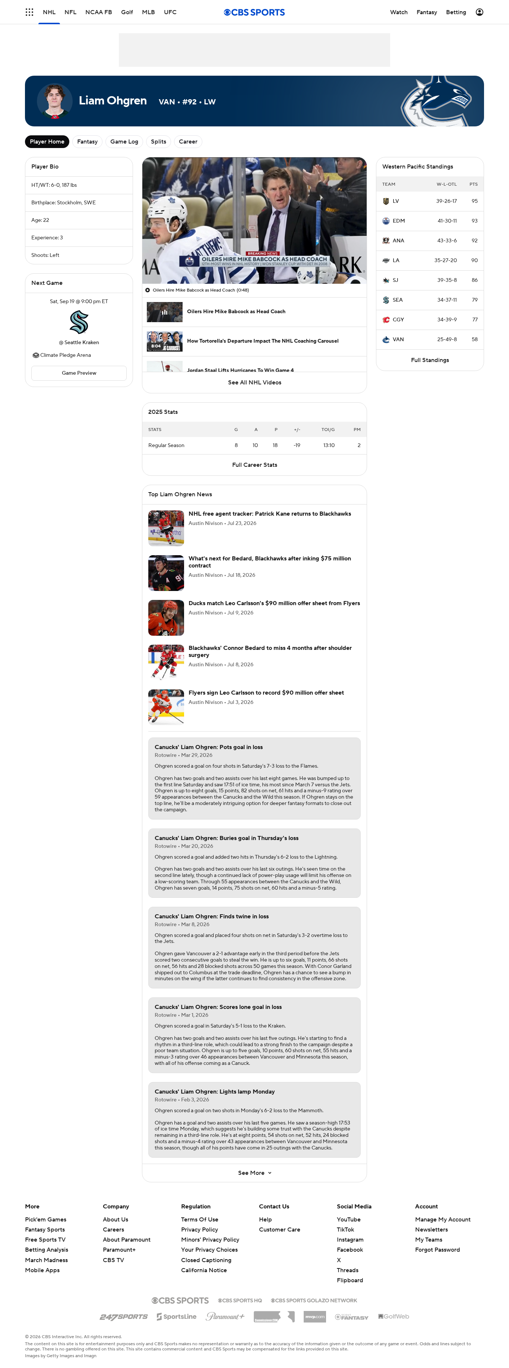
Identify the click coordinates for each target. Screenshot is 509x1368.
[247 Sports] (123, 1315)
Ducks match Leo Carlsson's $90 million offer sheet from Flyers (274, 603)
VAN (398, 339)
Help (265, 1219)
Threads (347, 1270)
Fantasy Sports (45, 1229)
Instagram (350, 1239)
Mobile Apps (42, 1270)
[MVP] (315, 1314)
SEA (398, 300)
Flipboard (350, 1280)
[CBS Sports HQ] (240, 1299)
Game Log (124, 141)
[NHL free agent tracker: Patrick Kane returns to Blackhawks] (166, 528)
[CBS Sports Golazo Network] (314, 1299)
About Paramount (127, 1239)
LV (396, 201)
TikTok (345, 1229)
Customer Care (279, 1229)
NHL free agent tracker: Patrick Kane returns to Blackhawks (270, 514)
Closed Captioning (206, 1260)
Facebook (350, 1250)
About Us (115, 1219)
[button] (29, 12)
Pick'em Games (45, 1219)
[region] (254, 220)
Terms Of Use (199, 1219)
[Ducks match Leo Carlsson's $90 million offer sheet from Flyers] (166, 618)
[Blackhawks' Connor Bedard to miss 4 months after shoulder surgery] (166, 662)
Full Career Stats (254, 465)
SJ (395, 280)
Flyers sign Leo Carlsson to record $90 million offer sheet (266, 692)
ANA (398, 241)
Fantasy (87, 141)
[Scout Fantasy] (352, 1316)
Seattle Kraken (81, 342)
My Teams (428, 1239)
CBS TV (113, 1260)
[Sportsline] (177, 1315)
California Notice (204, 1270)
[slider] (254, 262)
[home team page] (79, 322)
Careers (113, 1229)
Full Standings (430, 360)
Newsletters (431, 1229)
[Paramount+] (225, 1315)
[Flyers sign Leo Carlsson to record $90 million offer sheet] (166, 707)
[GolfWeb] (394, 1317)
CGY (398, 320)
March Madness (46, 1260)
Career (188, 141)
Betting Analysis (46, 1250)
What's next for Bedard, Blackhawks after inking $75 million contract (270, 562)
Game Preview (79, 373)
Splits (158, 141)
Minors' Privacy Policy (210, 1239)
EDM (399, 221)
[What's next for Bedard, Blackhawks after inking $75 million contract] (166, 573)
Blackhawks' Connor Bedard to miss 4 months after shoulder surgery (270, 651)
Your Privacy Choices (209, 1250)
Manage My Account (443, 1219)
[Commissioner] (274, 1314)
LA (396, 260)
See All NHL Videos (254, 382)
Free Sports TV (45, 1239)
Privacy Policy (199, 1229)
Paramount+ (119, 1250)
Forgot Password (437, 1250)
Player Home (47, 141)
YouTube (349, 1219)
